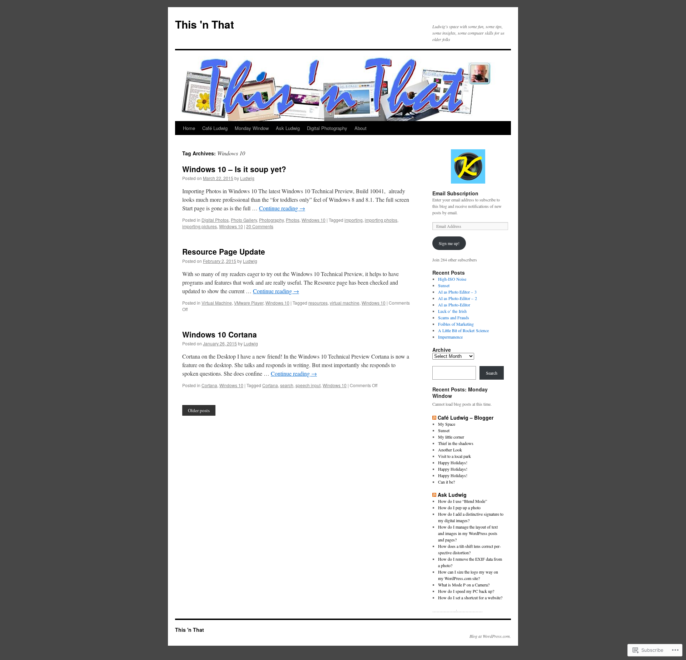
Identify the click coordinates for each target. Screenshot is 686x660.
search (286, 385)
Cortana (209, 385)
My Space (446, 424)
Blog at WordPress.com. (490, 636)
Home (189, 128)
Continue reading (282, 208)
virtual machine (344, 303)
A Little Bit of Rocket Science (463, 330)
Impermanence (450, 337)
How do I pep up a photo (459, 507)
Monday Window (252, 128)
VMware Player (248, 303)
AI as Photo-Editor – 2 (457, 298)
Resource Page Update (223, 251)
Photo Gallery (244, 220)
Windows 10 (313, 220)
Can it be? (446, 482)
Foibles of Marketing (456, 324)
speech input (307, 385)
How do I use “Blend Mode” (462, 501)
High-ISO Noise (452, 279)
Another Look (450, 449)
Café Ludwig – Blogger (465, 417)
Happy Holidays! (452, 462)
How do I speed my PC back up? (466, 591)
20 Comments (259, 226)
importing (353, 220)
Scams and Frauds (453, 317)
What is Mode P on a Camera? (463, 585)
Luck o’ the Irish (452, 311)
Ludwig (247, 178)
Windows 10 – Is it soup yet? (234, 169)
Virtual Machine (217, 303)
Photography (271, 220)
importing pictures (199, 226)
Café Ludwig (215, 128)
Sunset (443, 285)
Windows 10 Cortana (219, 334)
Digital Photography (327, 128)
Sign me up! (449, 243)
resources (318, 303)
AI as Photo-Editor (454, 305)
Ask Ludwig (288, 128)
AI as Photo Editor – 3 (457, 292)
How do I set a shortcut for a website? (470, 597)
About (360, 128)
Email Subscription (455, 193)
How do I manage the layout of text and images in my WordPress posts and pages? (468, 533)
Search (491, 373)
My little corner (451, 437)
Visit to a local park (454, 456)
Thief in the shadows (455, 443)
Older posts (199, 410)
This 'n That (204, 24)
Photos (292, 220)
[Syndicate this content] (434, 417)
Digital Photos (215, 220)
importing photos (381, 220)
